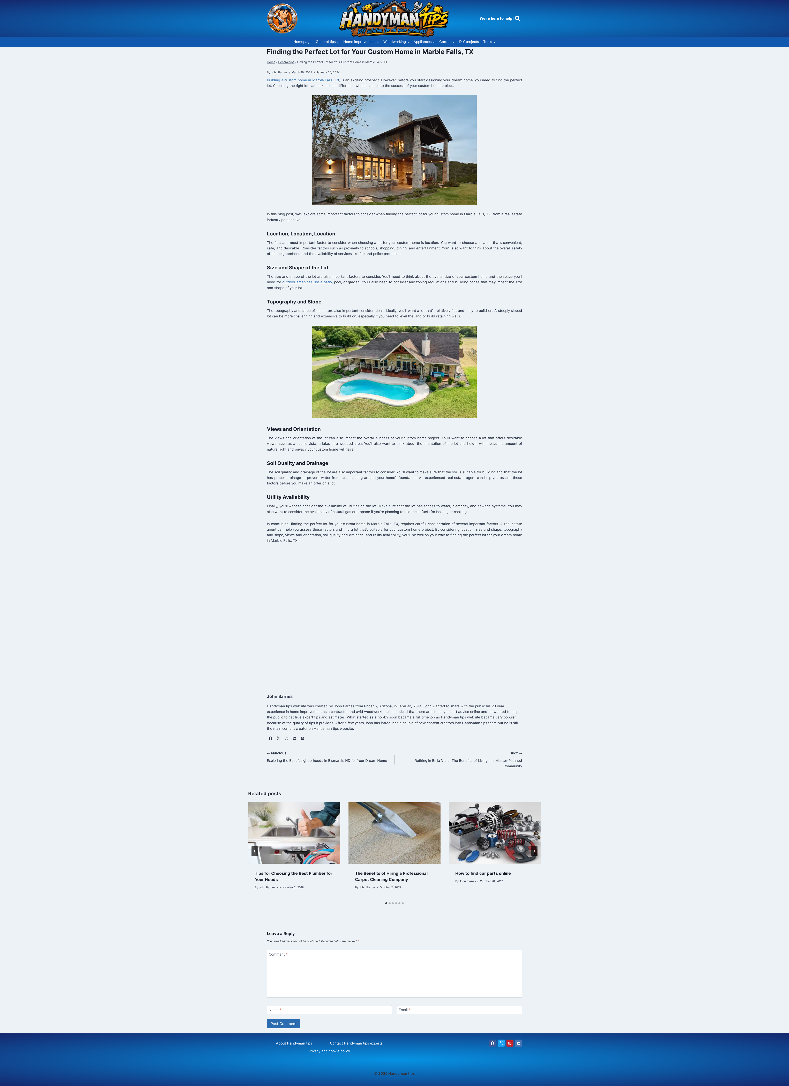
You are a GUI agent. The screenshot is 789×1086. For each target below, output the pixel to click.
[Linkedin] (518, 1043)
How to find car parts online (483, 873)
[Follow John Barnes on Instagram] (286, 738)
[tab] (386, 903)
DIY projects (469, 42)
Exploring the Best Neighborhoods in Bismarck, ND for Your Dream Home (327, 757)
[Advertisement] (390, 617)
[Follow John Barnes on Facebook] (270, 738)
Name (275, 1010)
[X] (501, 1043)
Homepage (302, 42)
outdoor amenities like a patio (307, 282)
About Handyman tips (294, 1043)
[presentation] (294, 833)
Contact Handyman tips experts (356, 1043)
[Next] (534, 851)
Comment (278, 954)
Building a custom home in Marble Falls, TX (303, 80)
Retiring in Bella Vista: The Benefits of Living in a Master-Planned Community (468, 760)
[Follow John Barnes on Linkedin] (294, 738)
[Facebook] (492, 1043)
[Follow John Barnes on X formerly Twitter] (278, 738)
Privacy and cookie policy (329, 1051)
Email (405, 1010)
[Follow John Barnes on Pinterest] (302, 738)
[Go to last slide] (254, 851)
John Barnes (267, 887)
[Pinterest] (509, 1043)
